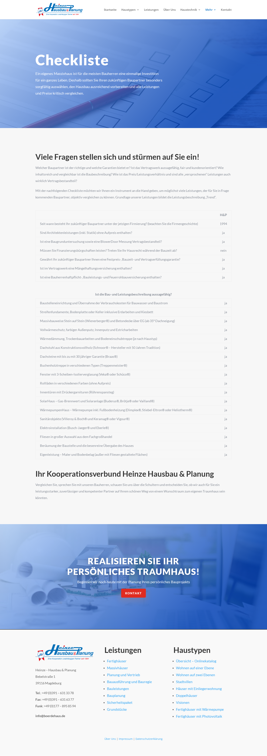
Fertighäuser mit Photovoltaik (199, 716)
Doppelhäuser (186, 695)
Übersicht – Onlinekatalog (196, 661)
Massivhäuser (117, 668)
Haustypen (128, 9)
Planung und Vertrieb (123, 675)
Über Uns (169, 9)
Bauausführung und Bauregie (129, 682)
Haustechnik (188, 9)
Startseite (110, 9)
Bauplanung (116, 695)
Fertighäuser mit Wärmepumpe (200, 709)
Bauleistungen (118, 689)
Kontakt (226, 9)
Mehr (209, 9)
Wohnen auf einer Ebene (195, 668)
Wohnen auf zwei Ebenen (195, 675)
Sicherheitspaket (119, 702)
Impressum (126, 739)
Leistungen (151, 9)
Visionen (182, 702)
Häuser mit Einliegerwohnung (199, 689)
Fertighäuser (117, 661)
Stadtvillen (184, 682)
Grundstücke (117, 709)
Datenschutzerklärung (149, 739)
